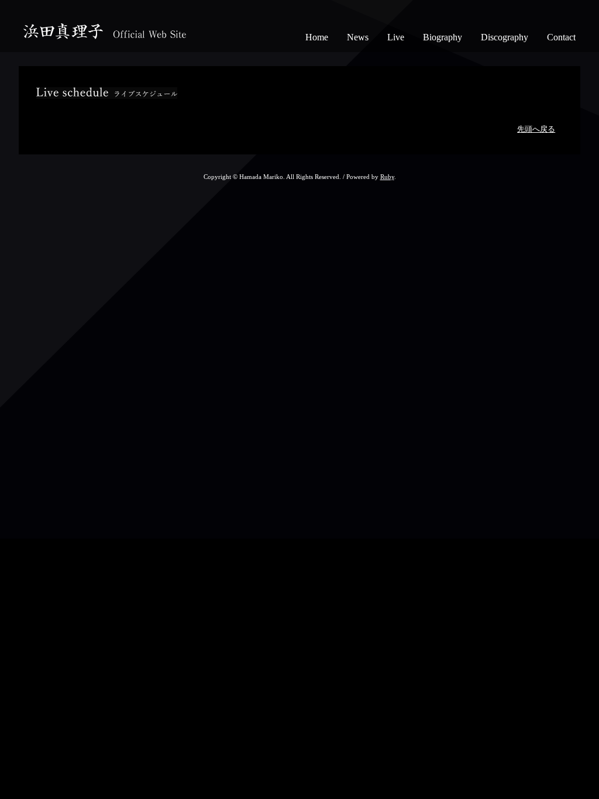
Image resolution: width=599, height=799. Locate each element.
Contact (561, 37)
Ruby (387, 176)
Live (395, 37)
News (358, 37)
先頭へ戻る (536, 129)
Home (316, 37)
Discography (504, 37)
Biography (442, 37)
